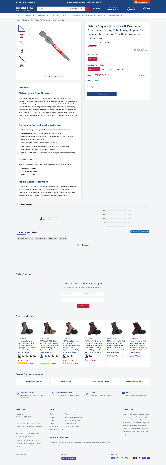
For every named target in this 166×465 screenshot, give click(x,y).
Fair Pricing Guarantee (72, 420)
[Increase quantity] (107, 87)
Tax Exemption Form (72, 426)
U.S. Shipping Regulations (72, 417)
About (52, 414)
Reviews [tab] (21, 232)
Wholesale (96, 9)
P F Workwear (22, 338)
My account (131, 10)
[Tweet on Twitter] (142, 49)
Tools (53, 15)
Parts (100, 15)
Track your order (70, 423)
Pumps (64, 15)
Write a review (145, 231)
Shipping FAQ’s (66, 381)
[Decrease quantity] (97, 87)
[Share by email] (146, 49)
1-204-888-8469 (96, 2)
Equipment (76, 15)
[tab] (32, 232)
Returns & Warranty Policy (133, 381)
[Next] (150, 343)
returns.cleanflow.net (78, 442)
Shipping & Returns (56, 429)
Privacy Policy (54, 426)
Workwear (28, 15)
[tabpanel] (83, 251)
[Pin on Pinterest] (138, 49)
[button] (144, 9)
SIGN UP (83, 306)
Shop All (18, 15)
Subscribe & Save (142, 2)
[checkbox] (63, 238)
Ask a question (135, 231)
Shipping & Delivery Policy (33, 381)
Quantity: (90, 87)
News (52, 423)
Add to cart (102, 94)
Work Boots (41, 15)
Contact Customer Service (100, 381)
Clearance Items (113, 15)
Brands (52, 417)
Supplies (89, 15)
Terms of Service (71, 414)
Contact (52, 420)
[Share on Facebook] (135, 49)
